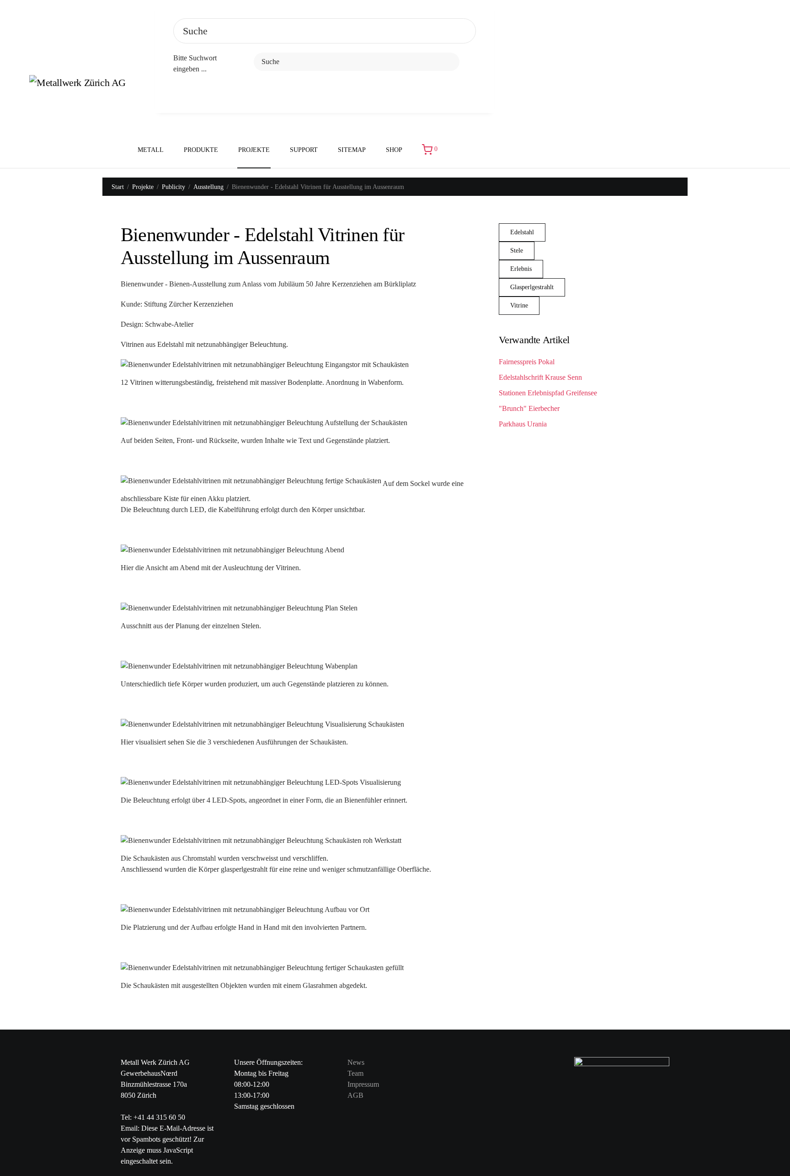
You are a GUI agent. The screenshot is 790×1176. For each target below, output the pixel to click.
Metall (151, 149)
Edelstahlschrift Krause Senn (540, 377)
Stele (516, 250)
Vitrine (519, 305)
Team (355, 1073)
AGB (355, 1095)
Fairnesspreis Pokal (527, 362)
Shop (394, 149)
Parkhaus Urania (523, 424)
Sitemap (352, 149)
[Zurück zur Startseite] (83, 84)
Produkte (201, 149)
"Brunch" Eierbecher (529, 408)
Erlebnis (521, 268)
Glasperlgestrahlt (532, 287)
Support (304, 149)
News (355, 1062)
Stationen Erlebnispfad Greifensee (548, 393)
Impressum (363, 1084)
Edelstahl (522, 232)
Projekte (254, 149)
